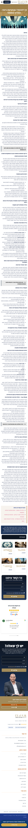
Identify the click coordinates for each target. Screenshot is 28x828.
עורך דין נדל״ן (23, 754)
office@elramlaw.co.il (21, 746)
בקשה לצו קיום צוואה (22, 775)
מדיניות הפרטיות (10, 593)
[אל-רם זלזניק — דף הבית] (20, 716)
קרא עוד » (23, 552)
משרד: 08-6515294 (22, 740)
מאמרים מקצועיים (22, 765)
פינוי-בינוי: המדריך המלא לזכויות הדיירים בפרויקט (20, 566)
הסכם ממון (24, 781)
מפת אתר (24, 806)
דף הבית (24, 794)
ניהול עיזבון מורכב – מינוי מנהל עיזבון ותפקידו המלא (7, 566)
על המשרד (24, 797)
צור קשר (24, 803)
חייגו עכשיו (13, 704)
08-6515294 (15, 2)
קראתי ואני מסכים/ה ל (15, 593)
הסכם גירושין (23, 784)
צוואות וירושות (23, 759)
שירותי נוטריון (23, 762)
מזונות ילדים (23, 787)
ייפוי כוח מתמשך (22, 778)
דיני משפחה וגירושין (22, 756)
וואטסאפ (13, 707)
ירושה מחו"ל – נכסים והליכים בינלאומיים (21, 550)
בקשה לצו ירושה (23, 773)
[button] (2, 2)
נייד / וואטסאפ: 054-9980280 (20, 743)
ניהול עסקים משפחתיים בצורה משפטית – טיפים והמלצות (8, 550)
